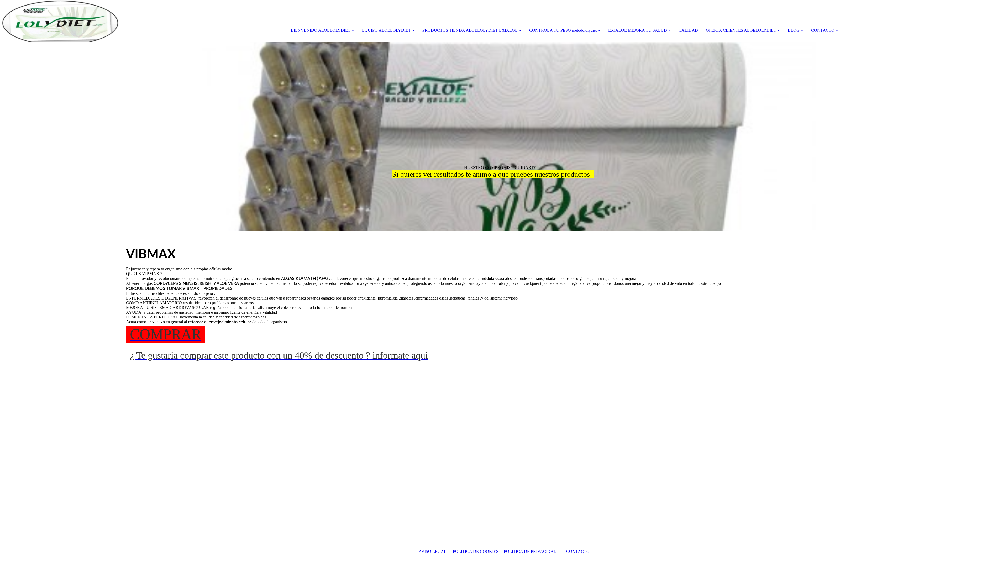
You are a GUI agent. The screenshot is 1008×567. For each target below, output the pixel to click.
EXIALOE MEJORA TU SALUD (638, 30)
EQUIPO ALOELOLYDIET (386, 30)
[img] (60, 21)
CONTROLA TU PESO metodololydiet (563, 30)
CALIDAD (688, 30)
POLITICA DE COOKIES (476, 551)
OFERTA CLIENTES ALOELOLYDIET (741, 30)
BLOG (794, 30)
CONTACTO (822, 30)
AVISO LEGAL (433, 551)
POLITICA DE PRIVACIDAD (532, 551)
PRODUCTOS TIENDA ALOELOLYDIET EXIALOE (470, 30)
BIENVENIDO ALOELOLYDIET (320, 30)
